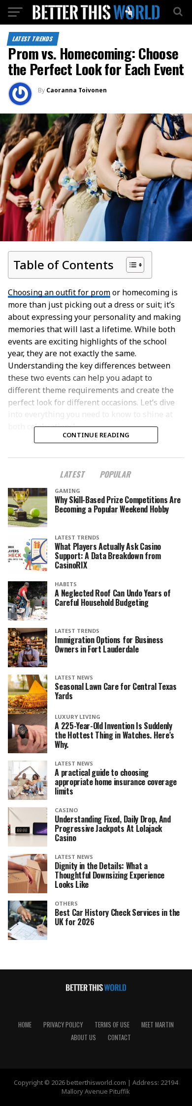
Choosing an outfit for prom (59, 292)
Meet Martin (157, 1024)
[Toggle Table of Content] (130, 264)
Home (25, 1024)
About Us (83, 1037)
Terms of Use (112, 1024)
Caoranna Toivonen (76, 90)
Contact (119, 1037)
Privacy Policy (63, 1024)
